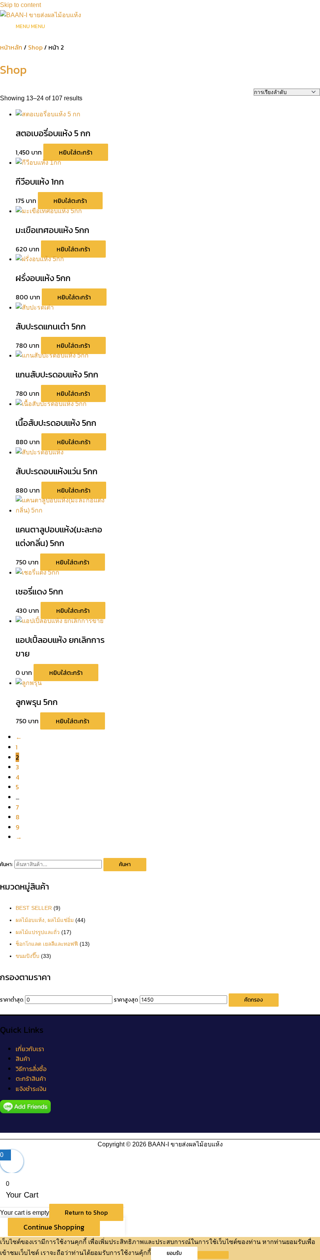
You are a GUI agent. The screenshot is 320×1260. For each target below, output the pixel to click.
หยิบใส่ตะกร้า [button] (75, 152)
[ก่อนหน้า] (13, 630)
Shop (35, 47)
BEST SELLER (34, 908)
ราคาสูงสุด (126, 1000)
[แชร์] (277, 8)
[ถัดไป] (306, 630)
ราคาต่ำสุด (11, 1000)
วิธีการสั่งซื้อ (31, 1068)
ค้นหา (125, 864)
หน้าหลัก (11, 47)
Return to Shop (86, 1212)
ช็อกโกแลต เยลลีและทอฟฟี (47, 944)
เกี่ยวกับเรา (30, 1049)
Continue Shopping (53, 1227)
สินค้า (23, 1058)
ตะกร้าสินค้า (31, 1078)
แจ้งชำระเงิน (31, 1088)
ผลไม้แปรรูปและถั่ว (38, 932)
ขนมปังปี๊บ (27, 956)
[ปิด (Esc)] (294, 8)
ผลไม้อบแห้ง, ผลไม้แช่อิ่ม (45, 920)
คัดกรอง (253, 1000)
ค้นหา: (6, 864)
